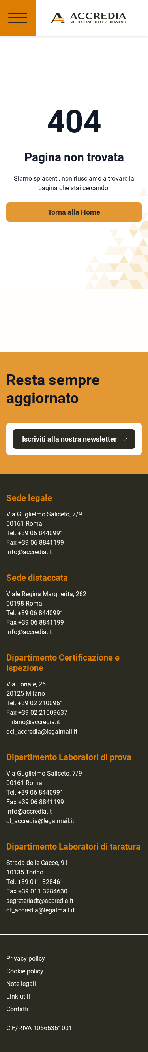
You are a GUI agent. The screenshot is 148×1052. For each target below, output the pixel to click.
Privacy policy (25, 958)
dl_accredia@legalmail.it (40, 821)
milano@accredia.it (33, 722)
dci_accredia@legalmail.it (41, 731)
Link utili (18, 996)
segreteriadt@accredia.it (39, 901)
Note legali (21, 984)
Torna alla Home (74, 212)
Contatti (17, 1009)
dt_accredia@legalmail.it (40, 910)
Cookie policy (24, 971)
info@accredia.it (29, 552)
